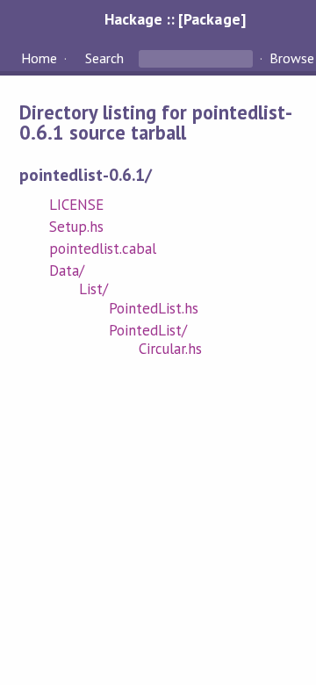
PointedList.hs (153, 308)
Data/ (66, 270)
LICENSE (76, 204)
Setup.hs (76, 226)
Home (39, 58)
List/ (93, 289)
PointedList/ (148, 330)
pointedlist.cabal (102, 248)
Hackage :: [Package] (174, 19)
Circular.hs (170, 348)
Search (104, 58)
